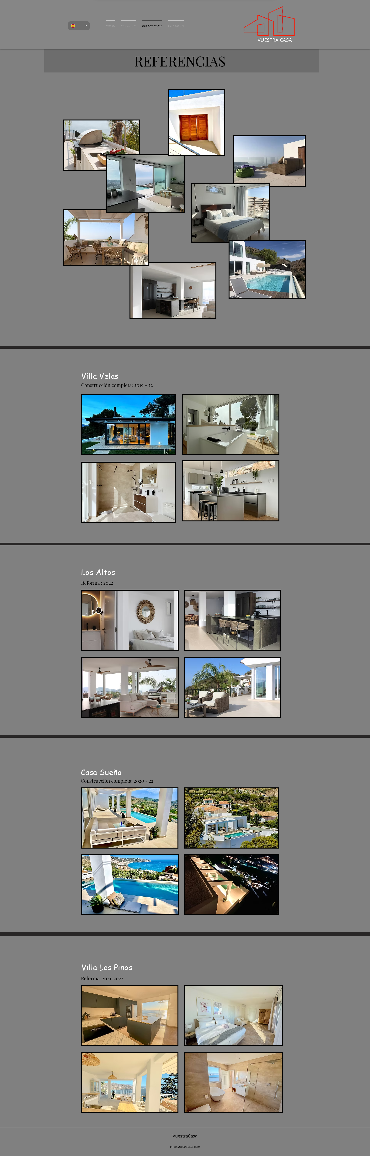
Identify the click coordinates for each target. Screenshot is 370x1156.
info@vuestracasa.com (185, 1146)
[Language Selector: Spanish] (79, 25)
